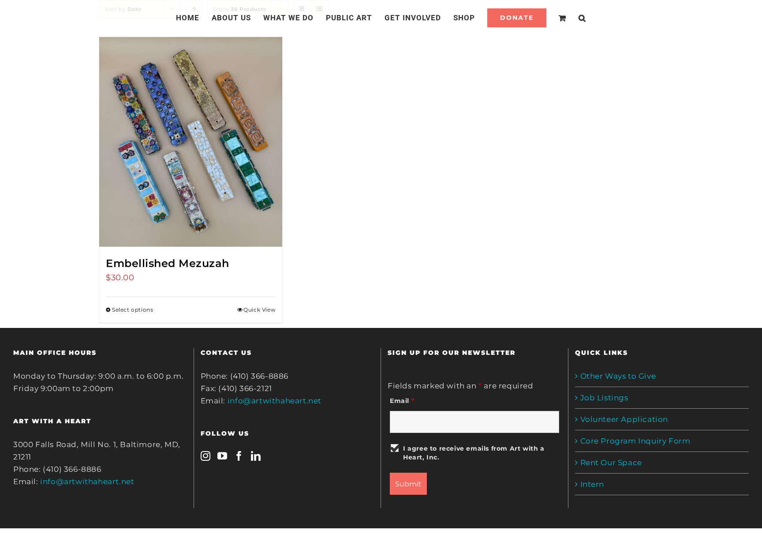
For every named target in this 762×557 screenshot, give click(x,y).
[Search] (571, 17)
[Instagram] (206, 456)
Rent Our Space (611, 462)
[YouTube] (222, 456)
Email (402, 401)
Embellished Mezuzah (167, 263)
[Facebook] (239, 456)
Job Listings (604, 397)
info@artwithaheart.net (87, 481)
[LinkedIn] (256, 456)
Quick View (259, 309)
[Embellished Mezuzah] (190, 142)
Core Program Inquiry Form (635, 441)
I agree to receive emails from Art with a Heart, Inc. (474, 452)
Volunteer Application (624, 419)
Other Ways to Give (618, 376)
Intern (592, 484)
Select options (132, 309)
